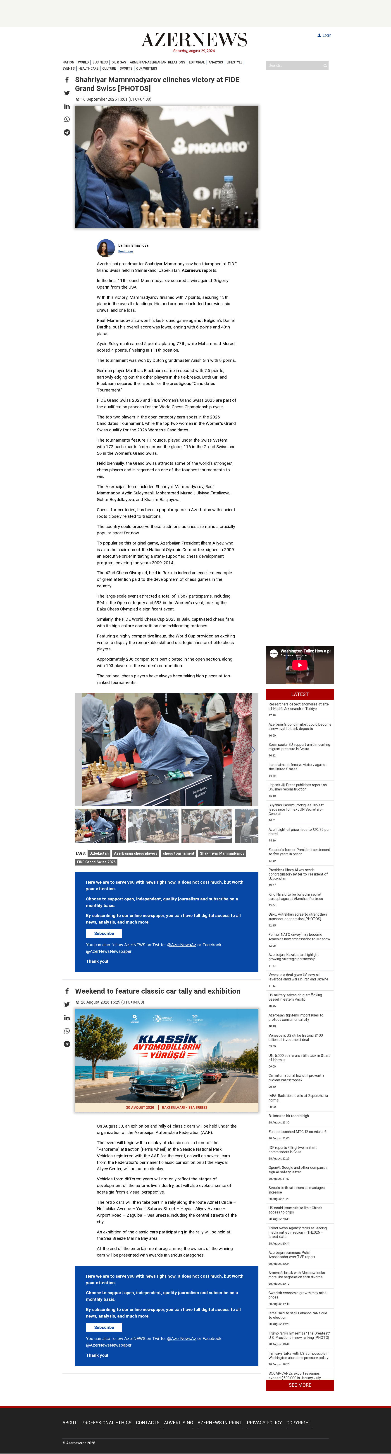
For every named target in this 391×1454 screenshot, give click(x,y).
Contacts (148, 1422)
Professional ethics (106, 1422)
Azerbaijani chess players (135, 853)
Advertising (178, 1422)
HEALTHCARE (88, 68)
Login (326, 35)
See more (300, 1385)
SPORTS (126, 68)
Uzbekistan (99, 853)
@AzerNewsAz (181, 944)
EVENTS (68, 68)
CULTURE (109, 68)
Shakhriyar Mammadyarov (222, 853)
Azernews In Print (220, 1422)
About (69, 1422)
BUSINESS (100, 62)
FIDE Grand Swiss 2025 (96, 862)
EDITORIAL (197, 62)
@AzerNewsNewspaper (109, 951)
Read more (125, 251)
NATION (68, 62)
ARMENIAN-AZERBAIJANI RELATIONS (157, 62)
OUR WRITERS (146, 68)
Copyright (299, 1422)
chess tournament (178, 853)
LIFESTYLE (234, 62)
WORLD (83, 62)
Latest (300, 694)
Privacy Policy (264, 1422)
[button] (67, 80)
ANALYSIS (216, 62)
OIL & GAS (119, 62)
